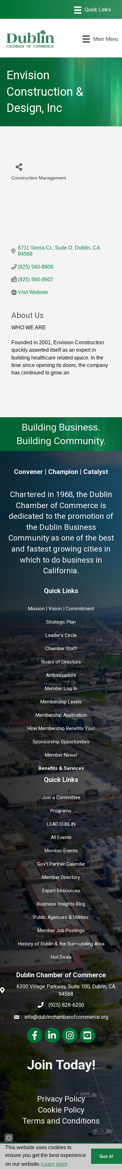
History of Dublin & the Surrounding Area (61, 944)
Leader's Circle (61, 635)
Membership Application (61, 715)
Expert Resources (61, 891)
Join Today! (61, 1065)
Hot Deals (61, 957)
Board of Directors (61, 662)
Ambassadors (61, 675)
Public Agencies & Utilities (61, 917)
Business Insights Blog (61, 904)
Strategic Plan (61, 622)
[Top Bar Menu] (92, 10)
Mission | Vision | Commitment (61, 609)
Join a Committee (61, 797)
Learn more (54, 1164)
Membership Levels (61, 702)
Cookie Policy (61, 1109)
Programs (61, 811)
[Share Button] (18, 166)
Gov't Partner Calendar (61, 864)
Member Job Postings (61, 930)
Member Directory (61, 877)
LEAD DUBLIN (61, 824)
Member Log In (61, 688)
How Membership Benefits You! (61, 728)
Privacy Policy (61, 1098)
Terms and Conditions (61, 1121)
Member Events (61, 851)
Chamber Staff (61, 648)
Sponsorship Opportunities (61, 742)
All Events (61, 837)
